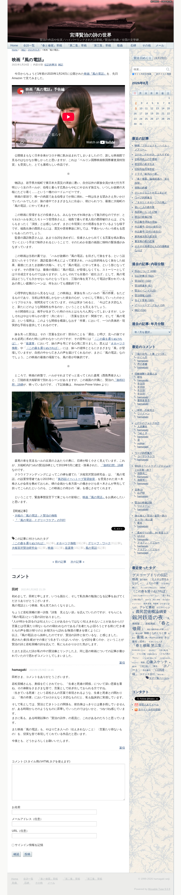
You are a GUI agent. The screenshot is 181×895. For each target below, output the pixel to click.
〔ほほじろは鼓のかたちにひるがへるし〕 (145, 595)
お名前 (16, 807)
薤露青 (30, 343)
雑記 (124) (140, 310)
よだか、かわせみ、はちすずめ (152, 154)
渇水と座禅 (156, 600)
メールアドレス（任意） (27, 819)
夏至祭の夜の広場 (144, 241)
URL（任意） (20, 830)
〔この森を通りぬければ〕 (43, 348)
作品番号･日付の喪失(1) (148, 231)
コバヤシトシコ (146, 456)
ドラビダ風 (141, 654)
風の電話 (91, 547)
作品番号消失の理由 (146, 221)
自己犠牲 (144, 579)
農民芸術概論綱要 (151, 611)
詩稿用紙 (162, 588)
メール (160, 45)
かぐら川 (142, 357)
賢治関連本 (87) (143, 285)
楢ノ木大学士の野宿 (154, 638)
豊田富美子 (143, 400)
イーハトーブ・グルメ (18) (150, 305)
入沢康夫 (142, 426)
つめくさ (142, 433)
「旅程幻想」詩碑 (112, 465)
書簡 (140, 637)
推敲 (143, 662)
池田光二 (142, 473)
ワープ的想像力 (143, 197)
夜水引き (148, 600)
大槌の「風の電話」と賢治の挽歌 (36, 515)
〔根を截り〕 (152, 650)
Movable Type (159, 889)
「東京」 (155, 666)
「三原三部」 (144, 666)
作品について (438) (145, 271)
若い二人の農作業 (144, 207)
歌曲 (120, 45)
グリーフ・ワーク (99, 543)
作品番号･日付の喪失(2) (148, 226)
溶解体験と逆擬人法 (146, 373)
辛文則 (141, 383)
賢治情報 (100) (143, 295)
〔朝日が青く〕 (161, 674)
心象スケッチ (157, 662)
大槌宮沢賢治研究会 (24, 547)
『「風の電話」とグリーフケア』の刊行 (40, 520)
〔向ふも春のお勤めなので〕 (149, 588)
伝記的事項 (50, 64)
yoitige (141, 443)
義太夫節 (139, 633)
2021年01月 (34, 50)
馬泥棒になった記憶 (146, 212)
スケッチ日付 (147, 674)
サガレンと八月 (155, 642)
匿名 (139, 522)
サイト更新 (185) (144, 300)
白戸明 (141, 492)
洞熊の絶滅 (141, 187)
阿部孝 (155, 604)
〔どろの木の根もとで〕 (149, 658)
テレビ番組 (147, 607)
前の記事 (60, 561)
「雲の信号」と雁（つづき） (151, 354)
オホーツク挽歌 (66, 543)
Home (14, 45)
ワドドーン (143, 413)
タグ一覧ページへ (159, 678)
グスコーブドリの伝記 (150, 575)
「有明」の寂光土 (144, 410)
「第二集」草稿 (77, 45)
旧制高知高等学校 (144, 169)
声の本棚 (142, 364)
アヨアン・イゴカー (148, 542)
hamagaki (142, 360)
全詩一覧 (29, 45)
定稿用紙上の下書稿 (146, 159)
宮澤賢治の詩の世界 (91, 34)
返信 (122, 662)
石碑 (133, 45)
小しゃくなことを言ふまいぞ (151, 192)
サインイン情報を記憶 (29, 844)
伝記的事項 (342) (144, 276)
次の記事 (76, 561)
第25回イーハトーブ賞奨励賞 (76, 479)
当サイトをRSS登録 (149, 709)
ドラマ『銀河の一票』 (147, 173)
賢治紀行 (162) (143, 280)
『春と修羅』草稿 (50, 45)
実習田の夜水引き (144, 164)
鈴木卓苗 (147, 603)
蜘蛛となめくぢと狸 (155, 633)
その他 (146, 45)
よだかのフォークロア (147, 423)
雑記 (24, 50)
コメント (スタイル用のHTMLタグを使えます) (41, 761)
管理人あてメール (149, 704)
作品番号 (147, 670)
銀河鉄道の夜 (147, 617)
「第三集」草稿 (101, 45)
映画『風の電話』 (95, 73)
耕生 (139, 376)
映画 (50, 547)
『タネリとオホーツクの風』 (151, 202)
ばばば (141, 536)
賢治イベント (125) (145, 290)
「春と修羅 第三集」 (148, 645)
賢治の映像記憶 (143, 217)
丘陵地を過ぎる (152, 654)
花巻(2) (139, 489)
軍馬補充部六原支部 (146, 236)
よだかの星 (152, 583)
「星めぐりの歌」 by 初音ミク (151, 532)
